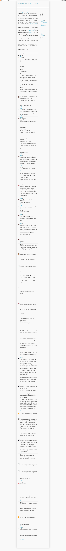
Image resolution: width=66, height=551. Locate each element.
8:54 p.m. (21, 480)
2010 (41, 37)
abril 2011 (42, 33)
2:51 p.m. (21, 221)
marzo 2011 (42, 34)
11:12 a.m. (21, 106)
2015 (41, 14)
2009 (41, 38)
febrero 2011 (42, 35)
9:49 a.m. (21, 525)
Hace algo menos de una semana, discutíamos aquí (24, 12)
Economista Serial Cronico (28, 3)
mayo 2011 (42, 32)
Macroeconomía (27, 53)
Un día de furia (42, 21)
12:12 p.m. (21, 452)
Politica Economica (35, 53)
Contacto (32, 7)
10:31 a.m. (21, 415)
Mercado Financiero (31, 53)
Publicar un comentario (21, 539)
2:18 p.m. (21, 170)
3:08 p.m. (21, 242)
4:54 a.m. (21, 67)
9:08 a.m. (21, 93)
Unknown (21, 56)
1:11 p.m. (21, 165)
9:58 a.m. (21, 348)
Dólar (22, 53)
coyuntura (21, 53)
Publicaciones (25, 7)
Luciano (21, 108)
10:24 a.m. (21, 355)
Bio (17, 7)
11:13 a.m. (21, 115)
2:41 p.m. (21, 212)
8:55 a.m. (21, 85)
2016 (41, 13)
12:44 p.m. (21, 153)
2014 (41, 15)
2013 (41, 16)
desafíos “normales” (31, 30)
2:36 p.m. (21, 203)
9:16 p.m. (21, 268)
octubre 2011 (42, 20)
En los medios (21, 7)
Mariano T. (21, 184)
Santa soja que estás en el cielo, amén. (44, 25)
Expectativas (25, 53)
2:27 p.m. (21, 196)
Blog (28, 7)
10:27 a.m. (21, 410)
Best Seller (21, 117)
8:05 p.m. (21, 460)
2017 (41, 12)
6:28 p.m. (21, 500)
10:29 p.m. (21, 492)
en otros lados (30, 32)
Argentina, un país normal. (44, 22)
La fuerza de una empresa (44, 24)
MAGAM (21, 357)
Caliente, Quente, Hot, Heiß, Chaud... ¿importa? (44, 23)
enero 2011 (42, 36)
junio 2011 (42, 31)
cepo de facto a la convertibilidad (33, 23)
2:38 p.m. (21, 208)
